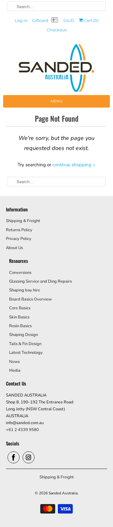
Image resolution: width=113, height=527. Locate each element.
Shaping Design (23, 335)
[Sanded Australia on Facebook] (13, 457)
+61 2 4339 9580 (22, 430)
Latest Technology (26, 352)
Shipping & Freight (23, 221)
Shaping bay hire (24, 290)
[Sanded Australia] (56, 69)
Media (14, 370)
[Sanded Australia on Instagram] (29, 457)
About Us (14, 248)
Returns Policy (19, 230)
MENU (57, 101)
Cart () (91, 20)
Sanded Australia (63, 493)
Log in (21, 20)
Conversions (20, 272)
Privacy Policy (18, 239)
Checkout (57, 29)
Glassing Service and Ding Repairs (40, 281)
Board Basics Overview (30, 299)
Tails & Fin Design (25, 344)
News (14, 362)
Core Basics (19, 308)
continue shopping (72, 165)
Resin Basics (20, 326)
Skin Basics (19, 317)
